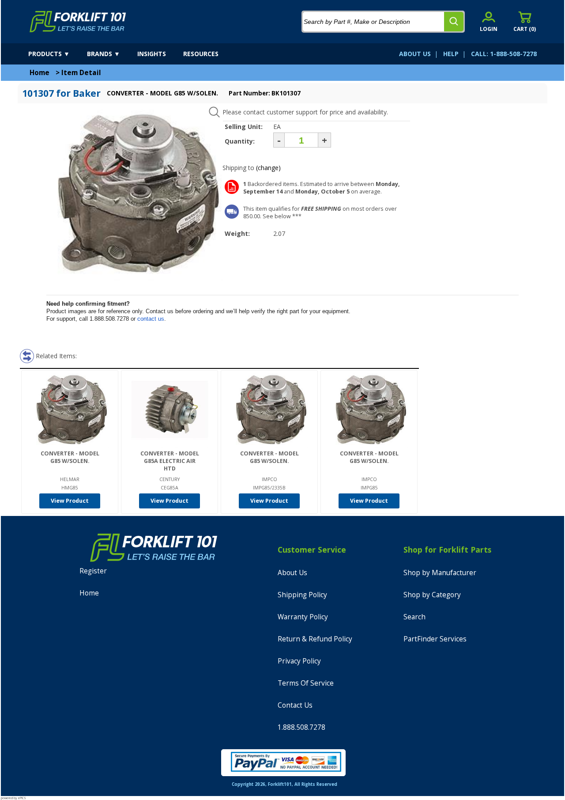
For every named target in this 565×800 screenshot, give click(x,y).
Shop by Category (432, 594)
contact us (150, 318)
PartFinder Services (435, 639)
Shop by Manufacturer (439, 572)
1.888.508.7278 (301, 727)
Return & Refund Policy (315, 639)
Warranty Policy (303, 617)
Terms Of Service (306, 683)
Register (93, 571)
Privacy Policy (299, 661)
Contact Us (295, 705)
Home (39, 72)
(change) (268, 167)
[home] (78, 22)
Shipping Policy (302, 594)
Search (414, 617)
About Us (292, 572)
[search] (453, 21)
